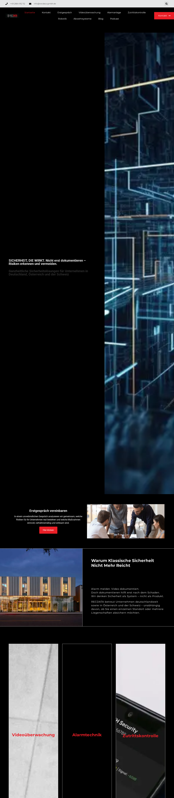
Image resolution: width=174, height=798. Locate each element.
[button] (166, 4)
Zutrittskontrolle (137, 12)
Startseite (29, 12)
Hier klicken (48, 530)
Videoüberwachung (89, 12)
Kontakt (46, 12)
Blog (100, 18)
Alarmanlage (114, 12)
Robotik (62, 18)
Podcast (114, 18)
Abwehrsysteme (82, 18)
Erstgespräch (65, 12)
